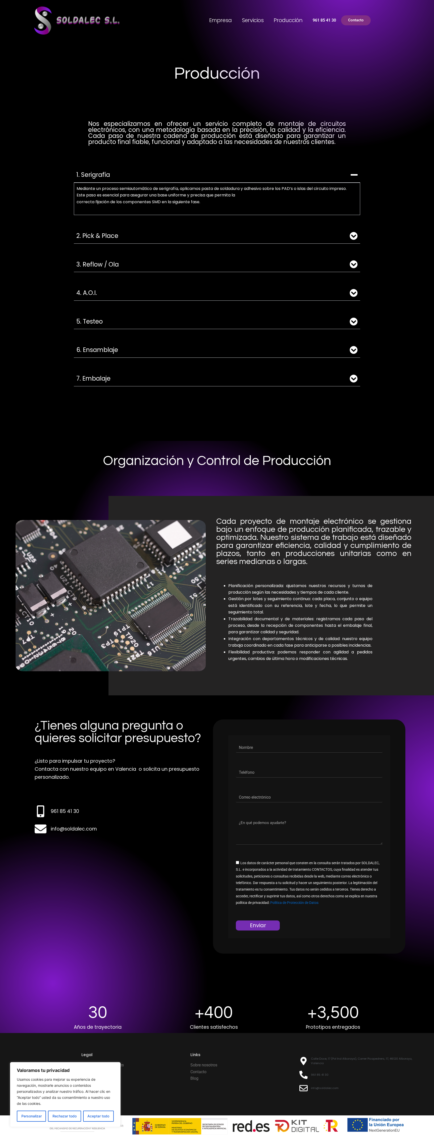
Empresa (220, 20)
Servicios (253, 20)
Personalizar (31, 1116)
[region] (65, 1094)
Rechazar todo (64, 1116)
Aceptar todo (98, 1116)
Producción (288, 20)
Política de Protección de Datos (294, 903)
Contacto (198, 1071)
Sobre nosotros (203, 1065)
